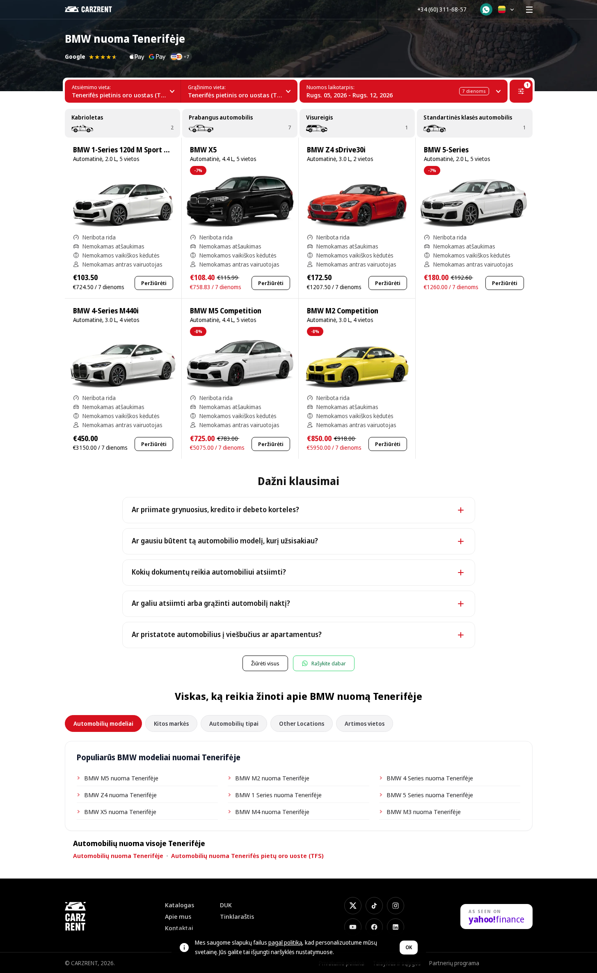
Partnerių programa (454, 963)
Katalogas (179, 905)
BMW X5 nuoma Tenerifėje (120, 811)
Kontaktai (179, 928)
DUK (226, 905)
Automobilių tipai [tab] (233, 723)
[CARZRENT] (94, 9)
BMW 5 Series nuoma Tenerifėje (430, 795)
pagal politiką (285, 942)
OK (408, 947)
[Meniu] (529, 9)
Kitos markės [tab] (171, 723)
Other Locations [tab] (301, 723)
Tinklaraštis (237, 916)
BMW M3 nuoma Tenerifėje (424, 811)
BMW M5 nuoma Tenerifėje (121, 778)
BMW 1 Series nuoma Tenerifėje (278, 795)
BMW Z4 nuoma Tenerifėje (120, 795)
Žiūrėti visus (265, 663)
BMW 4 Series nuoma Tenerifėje (430, 778)
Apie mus (178, 916)
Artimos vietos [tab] (364, 723)
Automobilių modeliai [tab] (103, 723)
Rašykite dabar (328, 663)
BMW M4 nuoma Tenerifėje (272, 811)
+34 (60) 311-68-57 (442, 9)
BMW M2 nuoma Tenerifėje (272, 778)
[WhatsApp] (486, 9)
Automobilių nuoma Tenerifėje (118, 855)
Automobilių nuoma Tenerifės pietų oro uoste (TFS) (247, 855)
